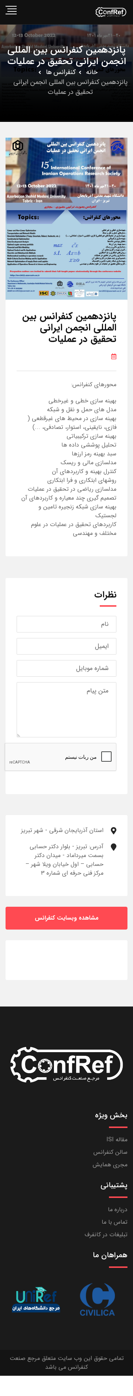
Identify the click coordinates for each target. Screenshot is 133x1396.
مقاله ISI (116, 1139)
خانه (92, 72)
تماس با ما (114, 1222)
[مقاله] (97, 1299)
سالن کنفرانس (110, 1152)
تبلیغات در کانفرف (106, 1234)
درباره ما (117, 1209)
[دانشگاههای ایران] (36, 1299)
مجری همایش (110, 1164)
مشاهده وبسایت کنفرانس (67, 918)
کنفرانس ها (61, 72)
